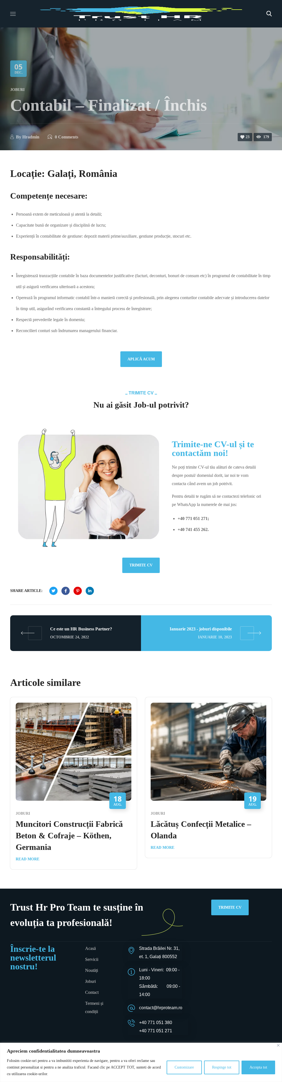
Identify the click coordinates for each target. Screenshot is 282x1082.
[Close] (278, 1045)
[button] (269, 13)
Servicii (91, 959)
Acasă (90, 948)
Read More (27, 859)
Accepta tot (258, 1067)
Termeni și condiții (94, 1007)
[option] (73, 787)
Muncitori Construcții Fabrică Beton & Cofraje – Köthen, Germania (69, 835)
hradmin (30, 137)
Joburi (17, 90)
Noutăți (91, 970)
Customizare (184, 1067)
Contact (92, 992)
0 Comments (66, 137)
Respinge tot (221, 1067)
